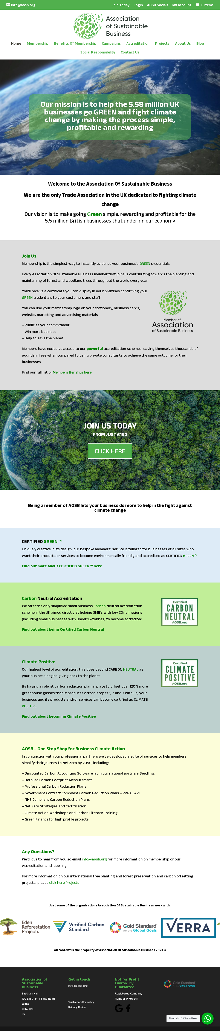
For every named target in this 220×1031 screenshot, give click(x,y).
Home (16, 44)
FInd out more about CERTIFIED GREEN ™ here (62, 566)
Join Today (121, 5)
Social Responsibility (97, 52)
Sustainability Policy (81, 1002)
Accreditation (138, 44)
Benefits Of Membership (75, 44)
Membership (37, 44)
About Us (183, 44)
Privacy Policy (77, 1007)
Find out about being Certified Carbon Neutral (63, 629)
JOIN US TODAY (110, 425)
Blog (200, 44)
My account (181, 5)
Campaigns (111, 44)
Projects (162, 44)
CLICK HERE (110, 450)
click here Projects (64, 882)
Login (138, 5)
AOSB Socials (157, 5)
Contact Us (130, 52)
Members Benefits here (72, 372)
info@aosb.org (94, 859)
